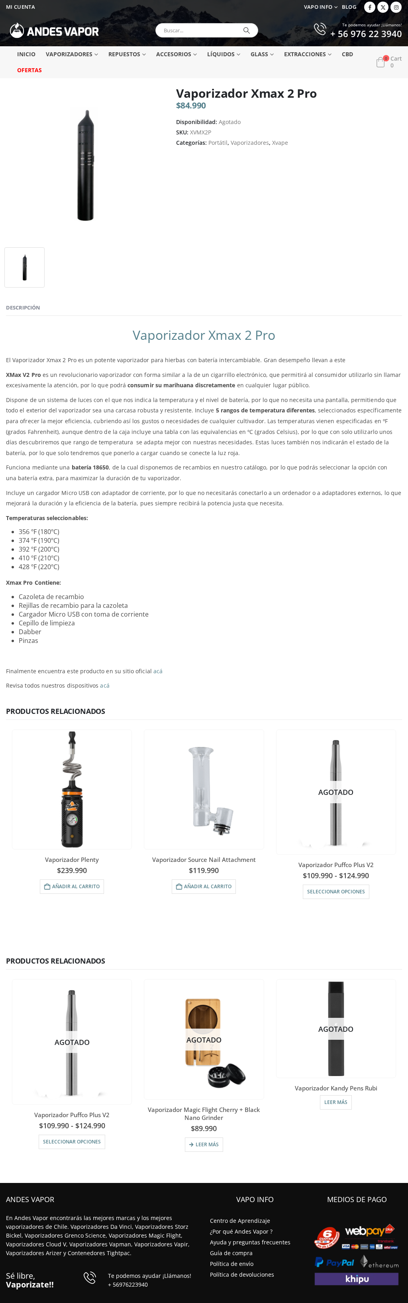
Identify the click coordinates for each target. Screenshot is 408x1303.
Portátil (218, 142)
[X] (382, 7)
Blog (349, 7)
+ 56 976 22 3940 (366, 34)
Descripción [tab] (23, 307)
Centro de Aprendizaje (240, 1220)
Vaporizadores (69, 54)
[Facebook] (369, 7)
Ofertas (29, 70)
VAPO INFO (318, 7)
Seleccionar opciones (336, 891)
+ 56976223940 (128, 1284)
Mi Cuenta (20, 7)
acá (158, 671)
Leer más (207, 1144)
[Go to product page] (72, 789)
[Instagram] (396, 7)
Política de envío (231, 1264)
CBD (347, 54)
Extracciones (305, 54)
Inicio (26, 54)
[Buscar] (246, 30)
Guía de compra (231, 1253)
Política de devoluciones (242, 1274)
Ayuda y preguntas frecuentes (250, 1242)
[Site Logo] (54, 30)
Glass (259, 54)
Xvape (280, 142)
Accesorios (173, 54)
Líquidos (221, 54)
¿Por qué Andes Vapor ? (241, 1231)
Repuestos (124, 54)
